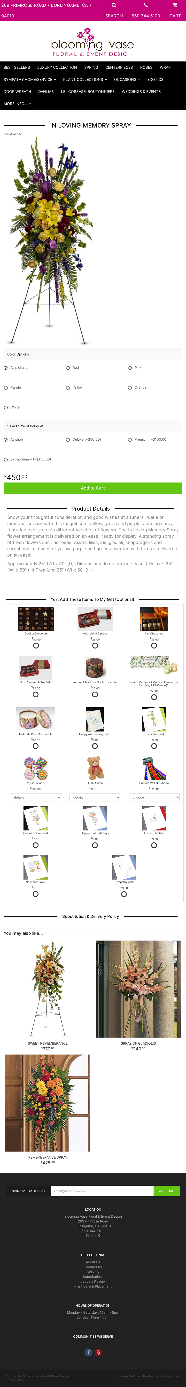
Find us (92, 1236)
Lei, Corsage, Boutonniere (88, 91)
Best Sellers (17, 67)
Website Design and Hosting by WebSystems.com (149, 1376)
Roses (146, 67)
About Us (93, 1262)
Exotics (155, 79)
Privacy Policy (14, 1380)
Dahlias (46, 91)
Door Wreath (17, 91)
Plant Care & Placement (93, 1286)
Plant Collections (83, 79)
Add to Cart (93, 487)
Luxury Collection (57, 67)
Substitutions (93, 1276)
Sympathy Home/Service (28, 79)
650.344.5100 (146, 15)
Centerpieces (119, 67)
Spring (91, 67)
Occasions (125, 79)
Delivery (93, 1272)
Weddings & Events (141, 91)
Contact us (93, 1267)
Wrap (165, 67)
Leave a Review (93, 1281)
